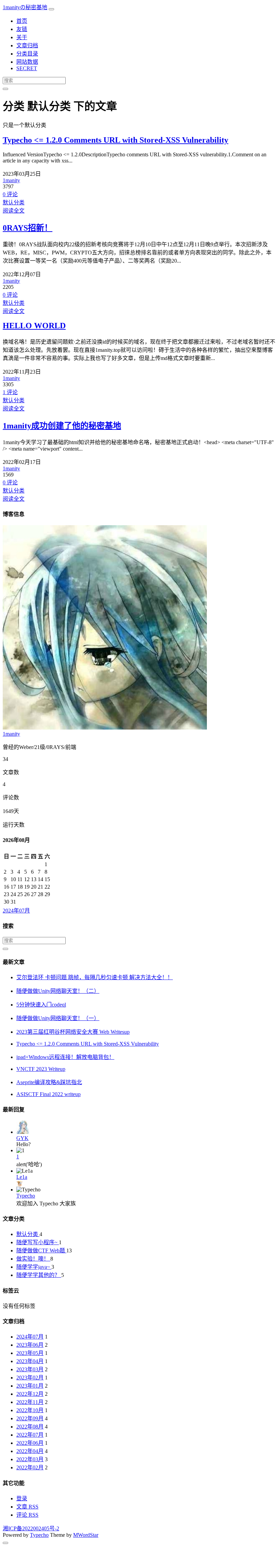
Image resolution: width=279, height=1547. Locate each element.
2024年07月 (16, 910)
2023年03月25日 (22, 174)
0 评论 (10, 194)
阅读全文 (13, 211)
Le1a (21, 1177)
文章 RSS (27, 1507)
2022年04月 (30, 1451)
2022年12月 (30, 1394)
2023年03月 (30, 1369)
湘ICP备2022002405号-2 (31, 1528)
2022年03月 (30, 1459)
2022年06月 (30, 1443)
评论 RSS (27, 1515)
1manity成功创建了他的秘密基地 (62, 425)
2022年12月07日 (22, 274)
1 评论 (10, 392)
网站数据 (27, 62)
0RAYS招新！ (27, 227)
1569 (8, 475)
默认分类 (13, 202)
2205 (8, 287)
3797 (8, 186)
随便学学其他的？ (38, 1275)
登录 (21, 1498)
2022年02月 (30, 1467)
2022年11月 (30, 1402)
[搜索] (5, 89)
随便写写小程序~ (37, 1242)
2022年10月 (30, 1410)
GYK (22, 1138)
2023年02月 (30, 1377)
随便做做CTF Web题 (41, 1250)
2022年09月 (30, 1418)
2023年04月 (30, 1361)
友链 (21, 29)
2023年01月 (30, 1386)
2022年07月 (30, 1435)
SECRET (26, 68)
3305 (8, 384)
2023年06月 (30, 1345)
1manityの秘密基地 (25, 7)
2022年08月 (30, 1426)
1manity (11, 180)
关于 (21, 37)
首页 (21, 21)
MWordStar (85, 1535)
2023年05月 (30, 1353)
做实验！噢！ (33, 1259)
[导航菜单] (51, 9)
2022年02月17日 (22, 462)
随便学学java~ (33, 1267)
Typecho (25, 1196)
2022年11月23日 (22, 372)
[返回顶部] (5, 1543)
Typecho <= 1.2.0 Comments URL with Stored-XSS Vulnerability (115, 140)
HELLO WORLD (34, 325)
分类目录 (27, 54)
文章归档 (27, 45)
